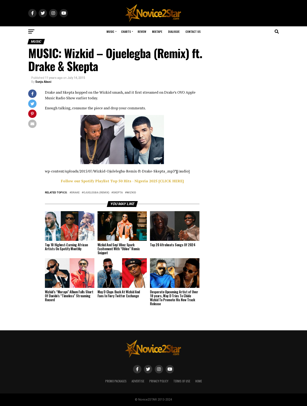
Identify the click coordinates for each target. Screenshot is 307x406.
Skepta (118, 192)
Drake (75, 192)
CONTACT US (192, 31)
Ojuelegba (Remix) (96, 192)
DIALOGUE (174, 31)
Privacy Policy (158, 381)
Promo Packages (116, 381)
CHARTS (126, 31)
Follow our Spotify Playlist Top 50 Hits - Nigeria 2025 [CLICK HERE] (122, 181)
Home (198, 381)
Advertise (138, 381)
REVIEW (142, 31)
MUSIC (110, 31)
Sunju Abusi (43, 81)
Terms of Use (181, 381)
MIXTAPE (157, 31)
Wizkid (131, 192)
